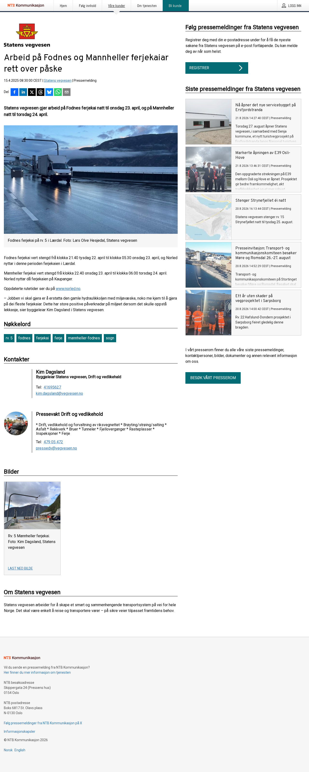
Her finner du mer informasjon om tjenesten (37, 672)
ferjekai (42, 338)
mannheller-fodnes (84, 338)
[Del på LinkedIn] (23, 92)
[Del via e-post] (66, 92)
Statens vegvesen (57, 80)
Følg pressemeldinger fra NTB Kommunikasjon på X (43, 723)
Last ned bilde (20, 568)
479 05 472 (53, 442)
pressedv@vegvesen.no (56, 448)
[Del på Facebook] (14, 92)
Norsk (8, 750)
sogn (110, 338)
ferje (58, 338)
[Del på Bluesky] (49, 92)
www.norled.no (68, 288)
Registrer (199, 68)
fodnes (24, 338)
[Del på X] (32, 92)
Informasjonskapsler (19, 731)
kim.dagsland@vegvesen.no (59, 393)
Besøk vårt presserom (213, 378)
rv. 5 (9, 338)
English (19, 750)
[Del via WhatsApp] (58, 92)
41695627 (52, 387)
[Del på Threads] (40, 92)
